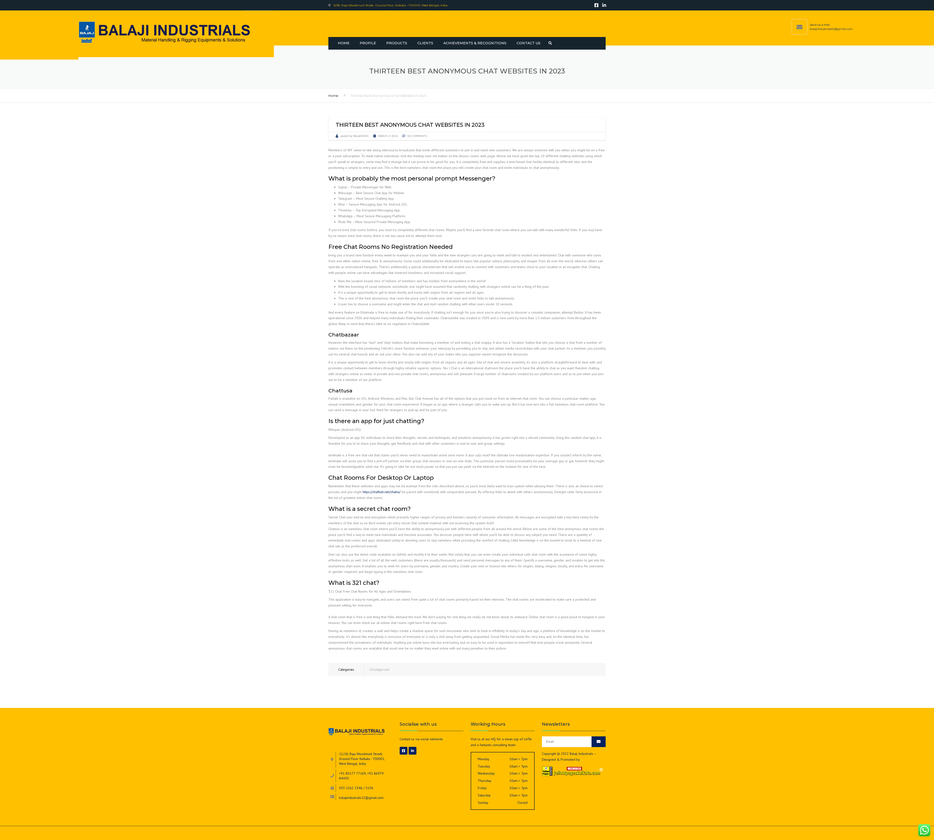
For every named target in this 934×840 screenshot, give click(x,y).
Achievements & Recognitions (474, 43)
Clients (425, 43)
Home (344, 43)
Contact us (528, 43)
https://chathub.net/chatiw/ (382, 492)
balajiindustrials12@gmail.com (831, 29)
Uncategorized (379, 669)
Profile (368, 43)
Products (396, 43)
